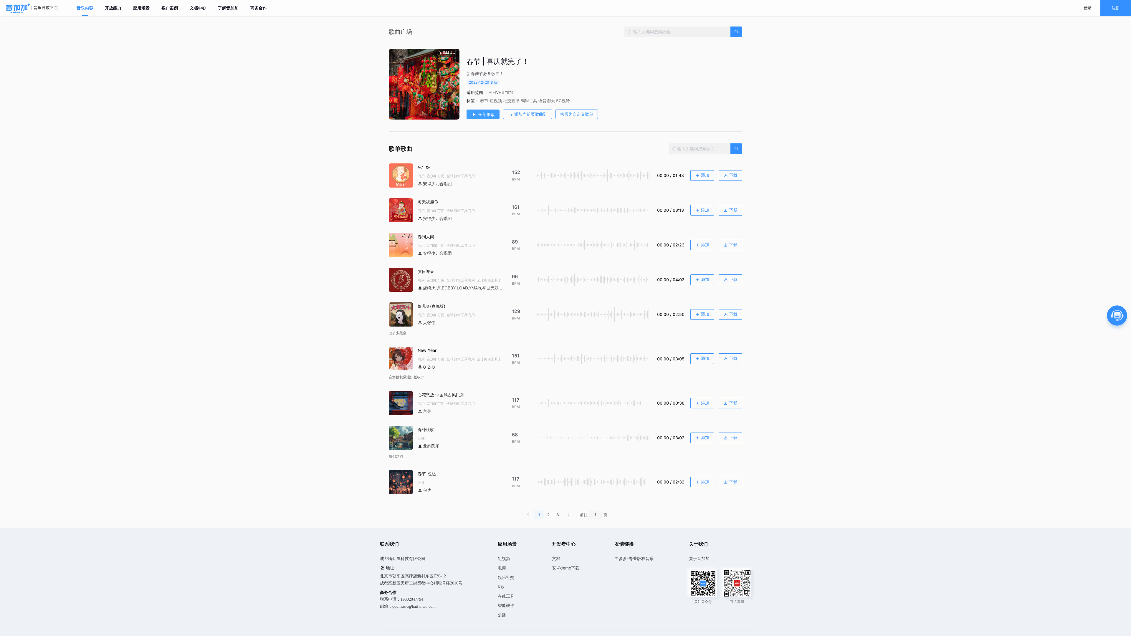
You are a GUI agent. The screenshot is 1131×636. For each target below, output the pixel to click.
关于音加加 (699, 558)
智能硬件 (506, 605)
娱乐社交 (506, 577)
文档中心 (198, 8)
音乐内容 (85, 8)
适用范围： (477, 92)
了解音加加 (228, 8)
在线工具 (506, 596)
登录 (1087, 7)
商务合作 (258, 8)
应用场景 (141, 8)
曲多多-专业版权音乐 (634, 558)
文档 (556, 558)
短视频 (504, 558)
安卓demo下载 (565, 567)
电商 (502, 567)
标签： (473, 100)
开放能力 (113, 8)
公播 (502, 614)
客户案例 (169, 8)
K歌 (501, 586)
